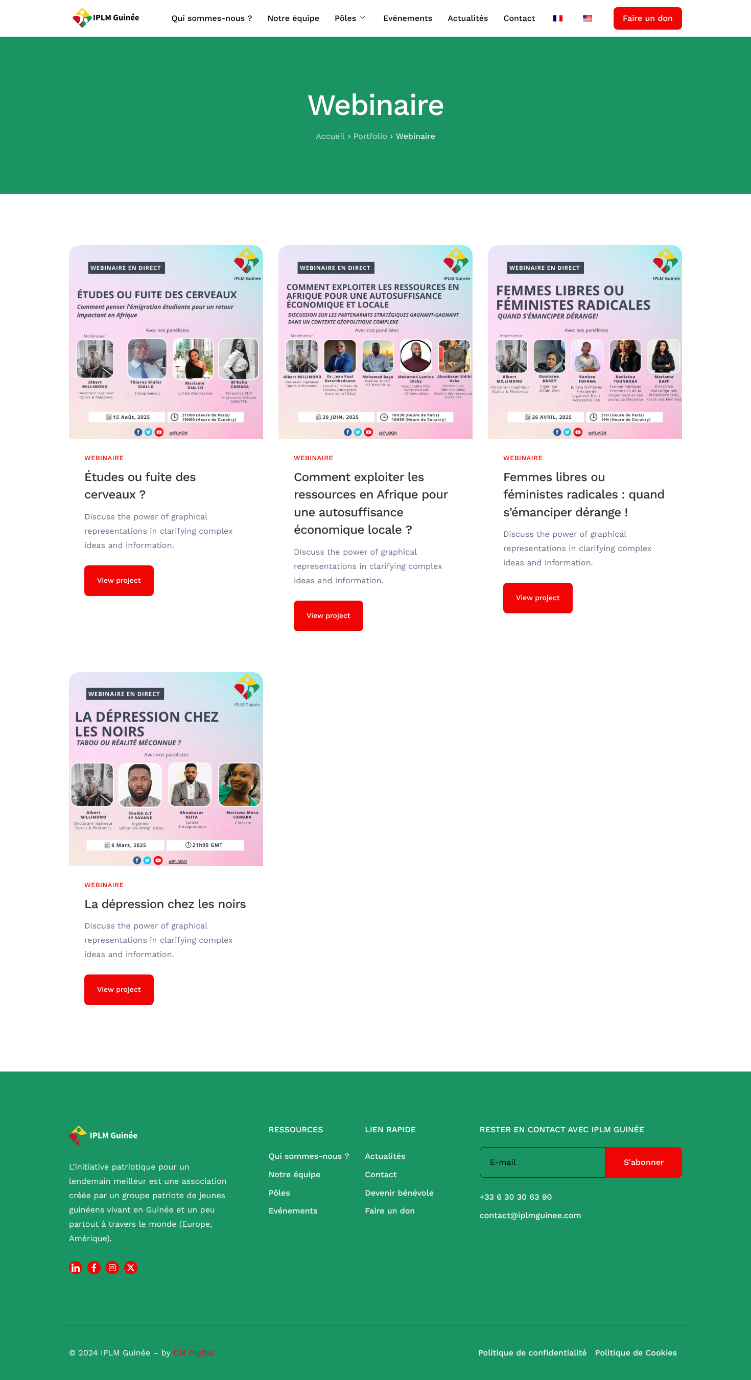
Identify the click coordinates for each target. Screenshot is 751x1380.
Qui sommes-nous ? (212, 18)
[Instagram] (112, 1267)
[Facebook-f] (94, 1267)
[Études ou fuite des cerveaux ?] (166, 342)
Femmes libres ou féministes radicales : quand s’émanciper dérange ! (584, 494)
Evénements (407, 18)
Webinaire (104, 458)
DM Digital (193, 1353)
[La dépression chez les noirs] (166, 769)
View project (119, 581)
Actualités (468, 18)
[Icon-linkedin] (75, 1267)
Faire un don (648, 18)
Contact (519, 18)
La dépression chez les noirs (165, 904)
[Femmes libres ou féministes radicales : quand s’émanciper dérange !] (585, 342)
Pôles (345, 18)
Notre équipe (293, 18)
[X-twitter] (130, 1267)
